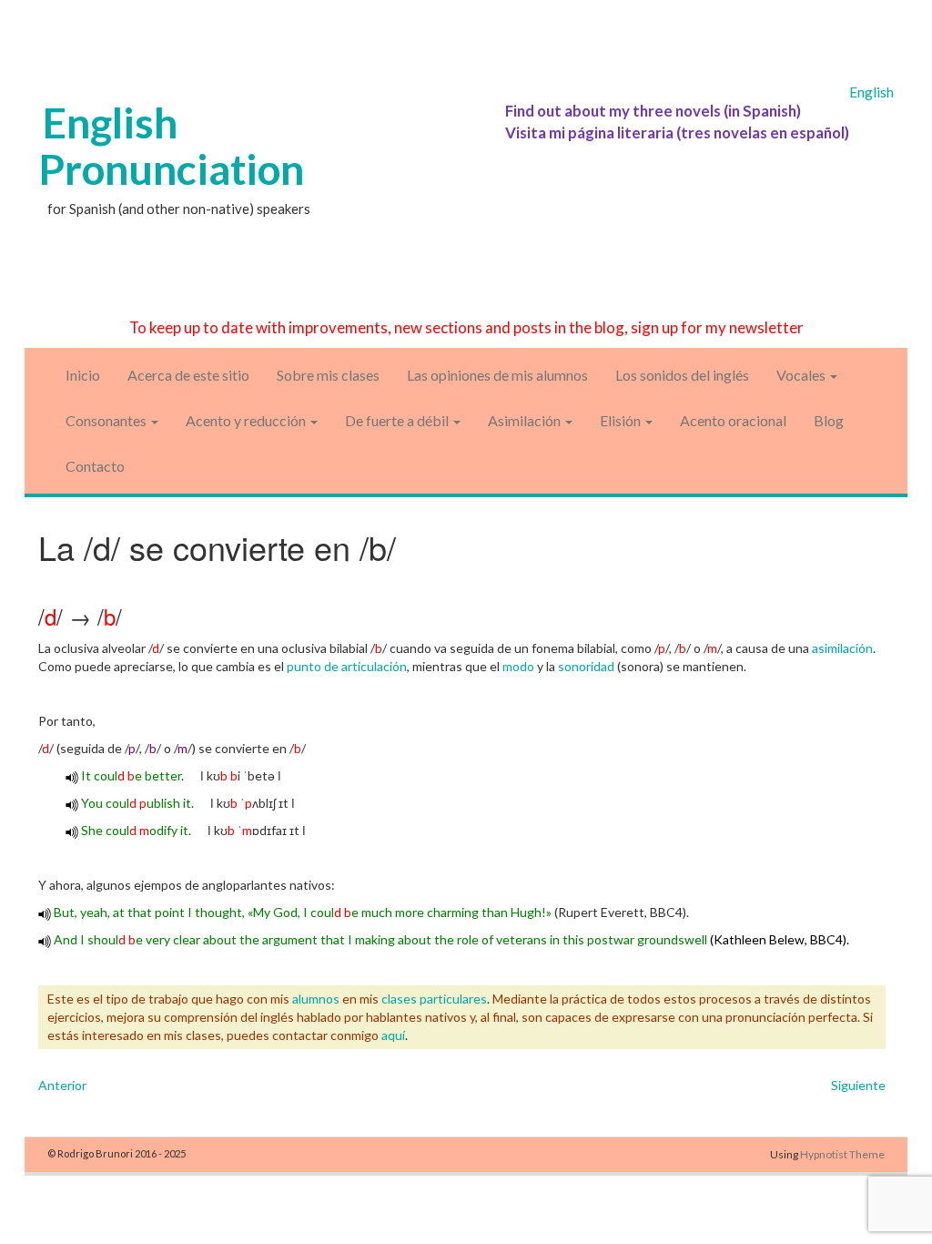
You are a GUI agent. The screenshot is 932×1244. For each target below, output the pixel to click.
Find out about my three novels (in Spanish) (653, 110)
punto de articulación (347, 666)
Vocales (802, 374)
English (871, 92)
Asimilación (525, 420)
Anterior (62, 1085)
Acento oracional (733, 420)
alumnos (315, 998)
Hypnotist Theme (842, 1154)
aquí (393, 1035)
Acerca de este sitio (188, 374)
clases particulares (434, 998)
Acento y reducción (247, 420)
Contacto (95, 465)
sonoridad (586, 666)
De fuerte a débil (398, 420)
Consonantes (107, 420)
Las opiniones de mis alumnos (497, 374)
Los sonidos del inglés (682, 374)
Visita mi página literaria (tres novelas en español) (677, 132)
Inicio (83, 374)
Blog (829, 420)
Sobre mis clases (328, 374)
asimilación (842, 648)
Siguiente (858, 1085)
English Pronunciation (171, 145)
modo (518, 666)
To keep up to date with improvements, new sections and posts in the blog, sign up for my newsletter (466, 327)
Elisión (621, 420)
